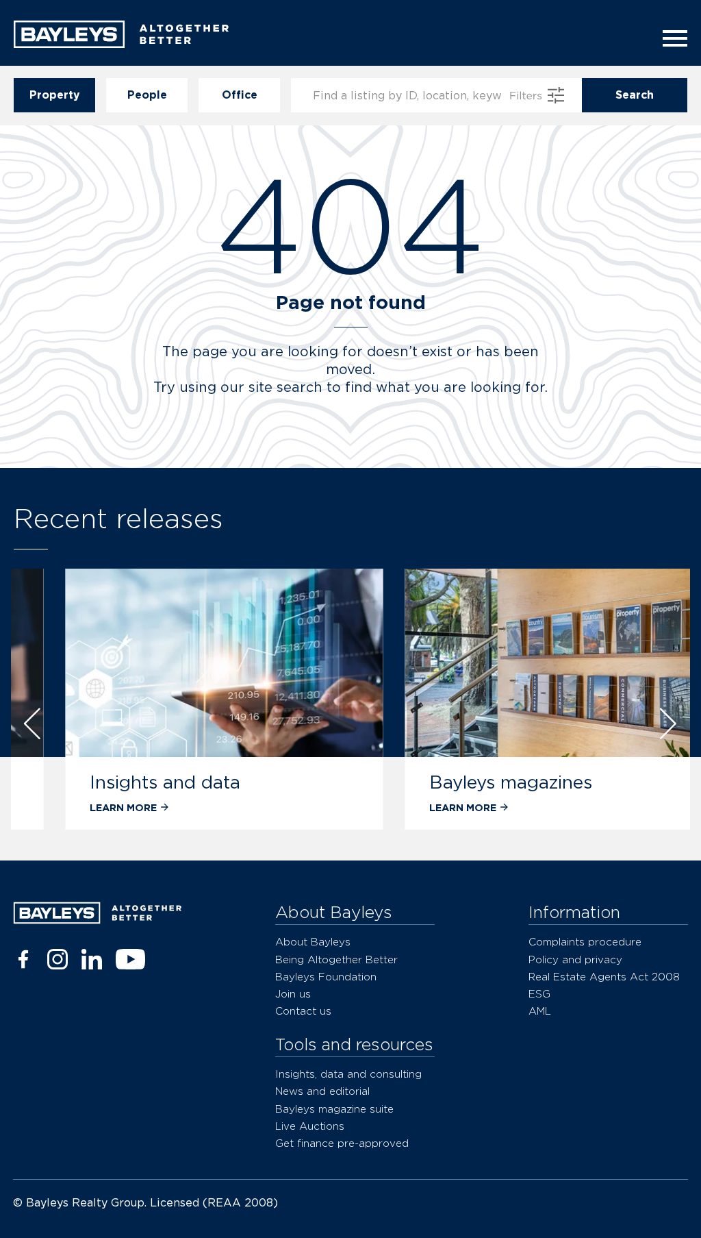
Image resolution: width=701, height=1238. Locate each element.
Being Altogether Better (336, 959)
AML (539, 1010)
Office (239, 94)
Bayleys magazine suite (334, 1108)
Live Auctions (309, 1125)
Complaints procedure (584, 941)
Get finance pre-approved (342, 1143)
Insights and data (121, 782)
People (147, 94)
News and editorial (322, 1091)
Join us (293, 993)
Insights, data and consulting (348, 1073)
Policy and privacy (575, 959)
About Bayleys (312, 941)
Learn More (79, 807)
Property (54, 94)
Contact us (303, 1010)
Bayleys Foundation (326, 976)
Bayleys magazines (466, 782)
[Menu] (670, 38)
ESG (539, 993)
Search (634, 94)
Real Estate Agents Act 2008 (604, 976)
